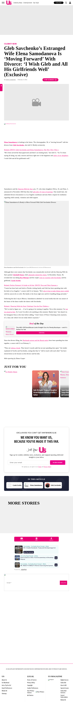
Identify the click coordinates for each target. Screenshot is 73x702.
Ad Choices (30, 695)
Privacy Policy (47, 466)
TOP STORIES (49, 79)
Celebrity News (17, 3)
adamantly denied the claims (37, 275)
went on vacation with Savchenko (50, 278)
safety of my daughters (60, 155)
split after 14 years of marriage (43, 192)
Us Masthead (5, 683)
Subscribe (59, 3)
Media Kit (4, 691)
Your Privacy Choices (30, 692)
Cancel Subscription (64, 696)
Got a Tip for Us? (6, 685)
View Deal (42, 333)
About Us (4, 680)
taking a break (15, 348)
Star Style (36, 3)
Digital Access (64, 680)
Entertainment (27, 3)
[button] (66, 3)
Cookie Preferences (32, 688)
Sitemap (4, 693)
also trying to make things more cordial (56, 291)
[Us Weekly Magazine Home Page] (9, 3)
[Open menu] (3, 2)
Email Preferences (7, 688)
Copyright (29, 685)
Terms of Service (32, 680)
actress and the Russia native (36, 340)
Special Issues (65, 688)
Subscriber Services (64, 692)
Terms (39, 466)
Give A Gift (64, 685)
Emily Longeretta (11, 79)
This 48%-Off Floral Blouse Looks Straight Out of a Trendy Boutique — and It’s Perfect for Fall (41, 328)
